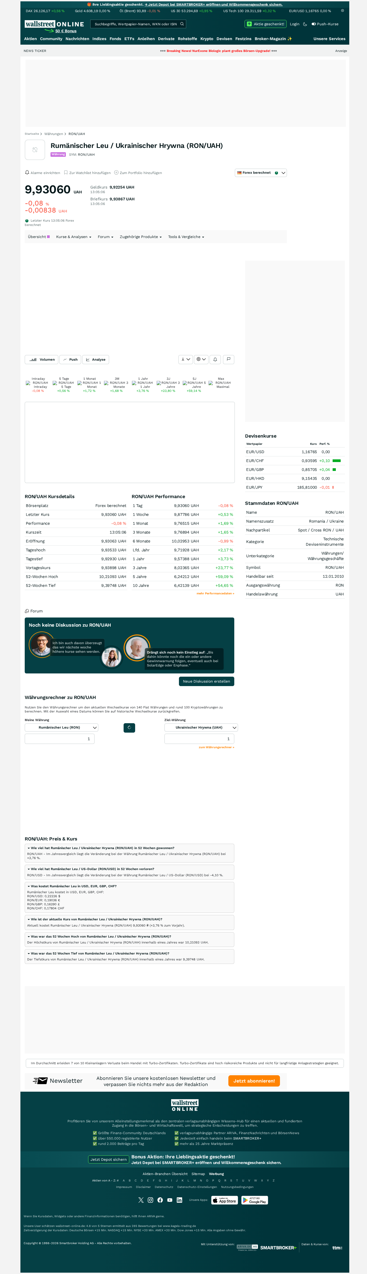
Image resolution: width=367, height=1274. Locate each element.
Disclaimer (143, 1187)
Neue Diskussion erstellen (206, 681)
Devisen (224, 38)
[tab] (129, 853)
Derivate (166, 38)
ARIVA (151, 1216)
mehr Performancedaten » (215, 593)
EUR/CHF (255, 460)
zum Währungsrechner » (216, 747)
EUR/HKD (255, 478)
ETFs (129, 38)
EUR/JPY (254, 487)
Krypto (206, 38)
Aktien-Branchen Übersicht (165, 1174)
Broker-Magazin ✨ (273, 38)
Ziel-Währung (175, 720)
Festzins (243, 38)
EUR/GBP (255, 469)
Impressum (124, 1187)
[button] (100, 848)
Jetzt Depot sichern (109, 1159)
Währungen (53, 134)
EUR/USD (255, 451)
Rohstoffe (187, 38)
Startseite (32, 134)
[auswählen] (185, 359)
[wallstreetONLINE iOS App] (224, 1203)
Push (73, 359)
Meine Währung (37, 720)
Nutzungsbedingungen (237, 1187)
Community (51, 38)
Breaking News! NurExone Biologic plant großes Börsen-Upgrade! (194, 51)
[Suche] (182, 24)
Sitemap (198, 1174)
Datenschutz (164, 1187)
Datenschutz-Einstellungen (197, 1187)
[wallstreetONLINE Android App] (254, 1203)
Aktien (30, 38)
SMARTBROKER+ (247, 1138)
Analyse (99, 359)
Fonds (115, 38)
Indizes (99, 38)
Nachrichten (77, 38)
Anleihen (146, 38)
